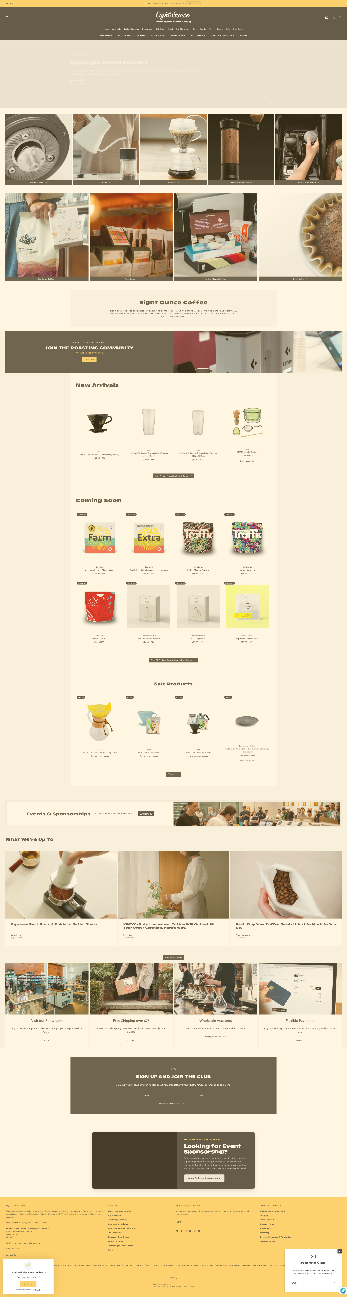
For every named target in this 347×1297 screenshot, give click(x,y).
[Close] (340, 1251)
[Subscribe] (333, 1282)
